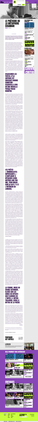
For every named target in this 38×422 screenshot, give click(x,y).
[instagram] (30, 414)
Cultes (8, 416)
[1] (5, 327)
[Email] (33, 416)
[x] (33, 414)
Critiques (9, 417)
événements (12, 416)
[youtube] (32, 416)
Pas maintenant (19, 4)
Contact (12, 417)
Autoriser (23, 4)
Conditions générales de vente (11, 421)
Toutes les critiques (28, 376)
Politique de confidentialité (18, 421)
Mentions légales (5, 421)
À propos (5, 415)
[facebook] (32, 414)
